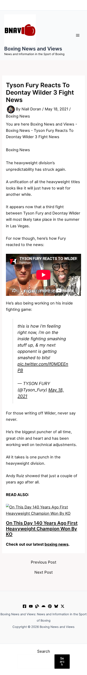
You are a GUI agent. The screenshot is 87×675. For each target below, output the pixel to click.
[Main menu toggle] (78, 35)
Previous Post (43, 562)
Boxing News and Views (33, 49)
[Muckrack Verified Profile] (37, 606)
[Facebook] (24, 606)
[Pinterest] (50, 606)
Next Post (43, 572)
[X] (62, 606)
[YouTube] (31, 606)
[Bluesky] (56, 606)
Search (43, 651)
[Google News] (43, 606)
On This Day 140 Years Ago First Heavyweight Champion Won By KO (41, 528)
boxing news (56, 544)
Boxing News (18, 116)
